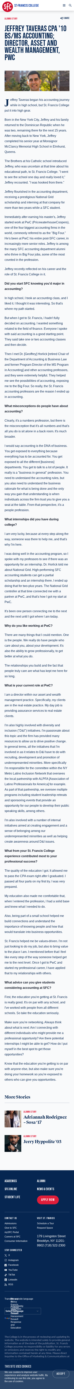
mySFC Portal (12, 1232)
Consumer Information (16, 1241)
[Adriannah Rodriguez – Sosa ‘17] (13, 1119)
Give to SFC (11, 1228)
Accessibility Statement (17, 1307)
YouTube (13, 1270)
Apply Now (48, 1200)
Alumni (41, 1181)
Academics (11, 1181)
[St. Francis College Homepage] (20, 5)
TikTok (11, 1274)
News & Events (45, 1189)
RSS (10, 1284)
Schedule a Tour (45, 1223)
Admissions (11, 1223)
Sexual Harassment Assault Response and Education (17, 1320)
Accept (61, 1374)
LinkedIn (12, 1279)
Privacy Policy (14, 1300)
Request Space (45, 1228)
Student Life (12, 1197)
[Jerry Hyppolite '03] (13, 1143)
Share (66, 18)
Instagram (13, 1260)
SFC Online (11, 1189)
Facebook (13, 1265)
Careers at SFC (12, 1236)
